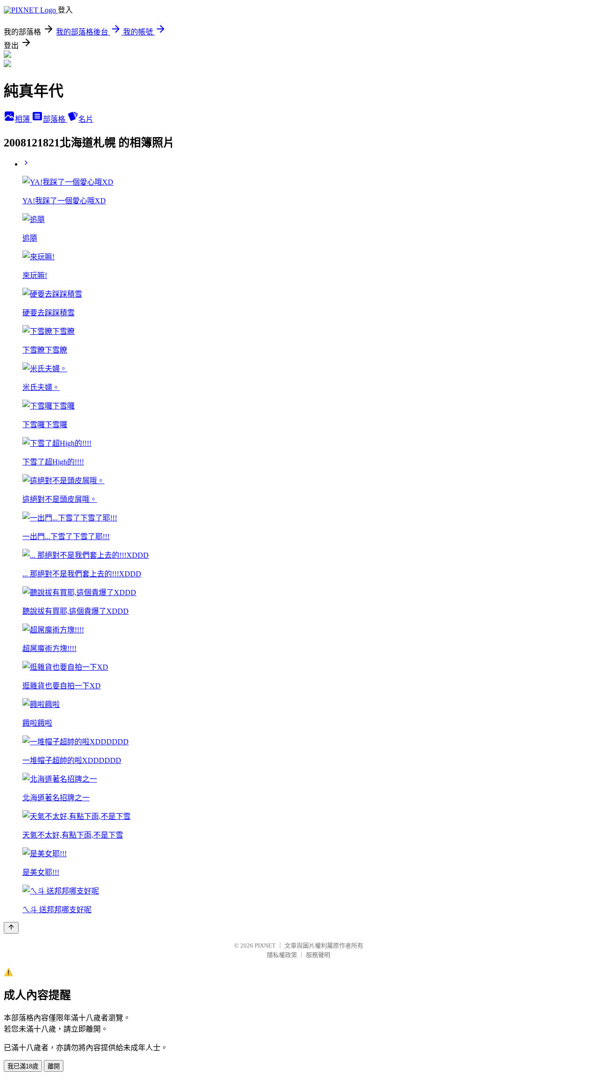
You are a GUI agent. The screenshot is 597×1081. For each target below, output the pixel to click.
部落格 (55, 119)
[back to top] (11, 928)
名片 (85, 119)
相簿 (23, 119)
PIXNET (265, 945)
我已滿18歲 (22, 1066)
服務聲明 (318, 954)
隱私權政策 (282, 954)
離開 (54, 1066)
